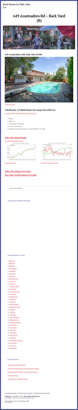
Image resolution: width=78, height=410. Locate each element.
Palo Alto (13, 315)
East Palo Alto (13, 279)
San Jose (12, 330)
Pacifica (12, 312)
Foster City (12, 281)
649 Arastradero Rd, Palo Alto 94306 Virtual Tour (21, 113)
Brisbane (12, 266)
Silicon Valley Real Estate (31, 396)
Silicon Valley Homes (11, 401)
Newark (12, 310)
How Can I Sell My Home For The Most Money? (23, 372)
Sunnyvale (13, 343)
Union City (13, 346)
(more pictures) (10, 104)
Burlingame (13, 268)
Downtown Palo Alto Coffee (17, 365)
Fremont (12, 284)
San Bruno (13, 325)
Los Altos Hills (14, 292)
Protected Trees (13, 376)
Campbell (12, 271)
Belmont (12, 263)
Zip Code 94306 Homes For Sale (21, 175)
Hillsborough (14, 286)
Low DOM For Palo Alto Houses (18, 379)
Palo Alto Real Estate (16, 137)
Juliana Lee (8, 396)
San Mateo (13, 333)
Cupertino (12, 274)
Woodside (13, 348)
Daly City (12, 276)
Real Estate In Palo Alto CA (16, 6)
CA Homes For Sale (23, 401)
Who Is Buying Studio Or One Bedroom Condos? (23, 368)
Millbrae (13, 299)
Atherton (12, 261)
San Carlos (13, 328)
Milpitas (12, 302)
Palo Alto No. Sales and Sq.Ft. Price (49, 163)
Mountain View (15, 307)
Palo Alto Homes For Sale (18, 171)
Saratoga (13, 338)
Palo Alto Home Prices (10, 163)
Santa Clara (13, 335)
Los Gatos (13, 294)
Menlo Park (13, 297)
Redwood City (14, 320)
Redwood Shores (15, 322)
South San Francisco (16, 340)
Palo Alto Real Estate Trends (14, 141)
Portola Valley (14, 317)
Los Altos (13, 289)
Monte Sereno (14, 304)
